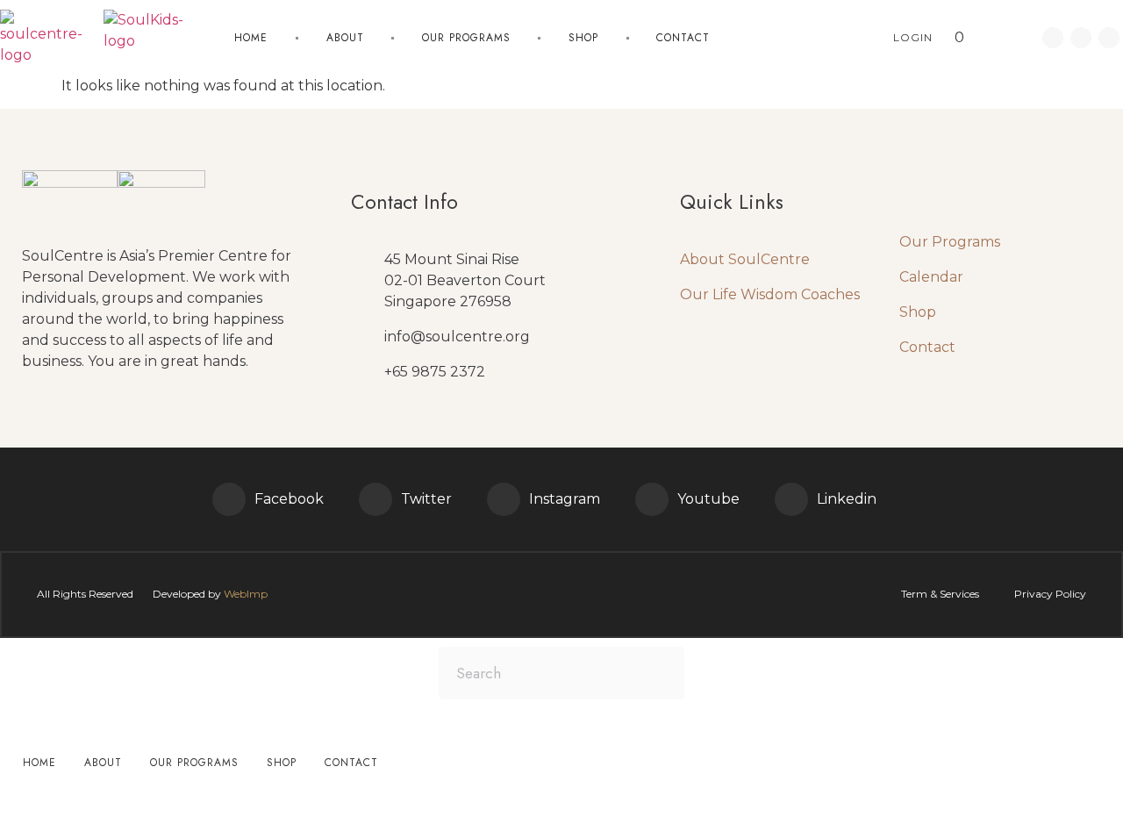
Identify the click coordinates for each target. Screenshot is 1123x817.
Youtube (708, 499)
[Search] (658, 673)
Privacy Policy (1050, 593)
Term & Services (940, 593)
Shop (583, 38)
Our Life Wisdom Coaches (770, 294)
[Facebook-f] (1052, 37)
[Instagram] (503, 499)
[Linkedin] (1080, 37)
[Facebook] (229, 499)
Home (251, 38)
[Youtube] (1108, 37)
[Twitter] (375, 499)
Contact (683, 38)
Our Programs (949, 241)
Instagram (564, 499)
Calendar (931, 277)
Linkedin (846, 499)
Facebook (289, 499)
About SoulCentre (745, 259)
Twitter (426, 499)
